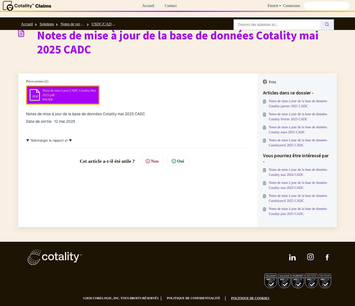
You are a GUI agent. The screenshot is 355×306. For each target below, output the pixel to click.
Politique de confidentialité (193, 298)
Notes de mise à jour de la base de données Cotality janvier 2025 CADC (298, 103)
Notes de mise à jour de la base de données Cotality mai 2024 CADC (298, 172)
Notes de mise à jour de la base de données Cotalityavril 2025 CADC (298, 142)
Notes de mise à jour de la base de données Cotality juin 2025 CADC (298, 211)
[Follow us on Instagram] (310, 257)
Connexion (291, 6)
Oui (180, 161)
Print (272, 82)
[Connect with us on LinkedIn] (292, 257)
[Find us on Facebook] (327, 257)
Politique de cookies (250, 298)
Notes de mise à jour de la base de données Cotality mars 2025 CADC (298, 129)
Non (155, 161)
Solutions (47, 24)
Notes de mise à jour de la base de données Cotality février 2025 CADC (298, 116)
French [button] (273, 6)
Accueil (148, 6)
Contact (171, 6)
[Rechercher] (327, 24)
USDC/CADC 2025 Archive (114, 24)
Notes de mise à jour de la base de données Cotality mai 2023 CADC (298, 185)
